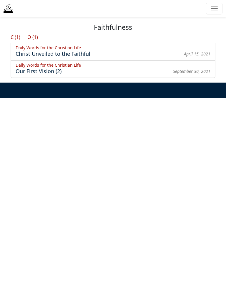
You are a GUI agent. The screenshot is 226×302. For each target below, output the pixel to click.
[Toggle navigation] (214, 8)
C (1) (15, 37)
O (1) (32, 37)
